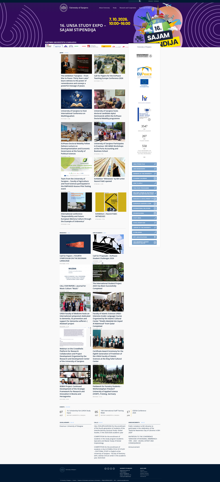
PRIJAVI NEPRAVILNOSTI (107, 480)
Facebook (105, 469)
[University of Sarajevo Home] (64, 7)
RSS (115, 480)
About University (104, 8)
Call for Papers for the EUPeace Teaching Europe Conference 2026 (108, 77)
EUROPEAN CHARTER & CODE (142, 203)
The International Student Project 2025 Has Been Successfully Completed (107, 286)
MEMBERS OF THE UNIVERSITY (142, 173)
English (150, 1)
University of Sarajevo (78, 8)
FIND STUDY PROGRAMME (141, 188)
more (69, 232)
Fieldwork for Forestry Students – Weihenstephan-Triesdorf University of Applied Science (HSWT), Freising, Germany (107, 390)
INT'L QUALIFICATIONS (140, 237)
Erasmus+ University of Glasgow (71, 426)
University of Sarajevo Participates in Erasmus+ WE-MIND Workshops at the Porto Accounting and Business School (109, 147)
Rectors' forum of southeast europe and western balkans (143, 193)
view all (72, 422)
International (143, 476)
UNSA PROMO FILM (139, 164)
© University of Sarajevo (65, 480)
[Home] (63, 469)
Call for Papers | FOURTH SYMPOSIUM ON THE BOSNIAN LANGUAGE (73, 258)
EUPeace (156, 8)
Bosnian (156, 1)
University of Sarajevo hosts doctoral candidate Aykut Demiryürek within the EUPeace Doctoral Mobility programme (107, 115)
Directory (142, 470)
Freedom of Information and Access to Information (89, 480)
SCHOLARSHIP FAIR (139, 222)
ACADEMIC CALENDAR (140, 178)
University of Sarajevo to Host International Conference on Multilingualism (74, 113)
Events (62, 407)
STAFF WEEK (137, 218)
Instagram (111, 469)
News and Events (144, 8)
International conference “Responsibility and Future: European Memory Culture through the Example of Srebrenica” (76, 218)
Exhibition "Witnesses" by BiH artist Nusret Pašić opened (109, 179)
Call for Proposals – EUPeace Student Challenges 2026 (105, 257)
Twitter (108, 469)
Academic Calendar (144, 473)
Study (115, 8)
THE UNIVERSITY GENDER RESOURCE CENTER (141, 242)
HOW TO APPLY (137, 183)
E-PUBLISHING (137, 232)
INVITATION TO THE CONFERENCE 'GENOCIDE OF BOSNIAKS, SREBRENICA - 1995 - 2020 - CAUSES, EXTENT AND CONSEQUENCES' (143, 439)
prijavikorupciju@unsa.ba (123, 480)
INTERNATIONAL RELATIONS (141, 208)
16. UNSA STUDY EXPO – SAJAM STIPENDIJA (83, 27)
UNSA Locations (143, 471)
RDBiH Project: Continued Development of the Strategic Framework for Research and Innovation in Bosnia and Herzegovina (72, 391)
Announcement (134, 447)
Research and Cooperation (128, 8)
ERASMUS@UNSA (138, 213)
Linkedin (114, 469)
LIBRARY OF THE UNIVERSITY (142, 227)
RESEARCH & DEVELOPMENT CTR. (143, 198)
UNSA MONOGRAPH (139, 169)
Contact (74, 480)
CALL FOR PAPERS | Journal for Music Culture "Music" (73, 287)
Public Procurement (144, 474)
